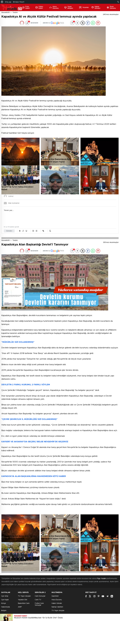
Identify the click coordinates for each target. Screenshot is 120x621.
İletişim (3, 610)
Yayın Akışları (70, 7)
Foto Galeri (27, 7)
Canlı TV (38, 600)
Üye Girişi (4, 596)
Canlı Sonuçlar (40, 596)
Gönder (9, 231)
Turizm (15, 12)
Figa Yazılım (101, 578)
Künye (3, 603)
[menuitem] (2, 2)
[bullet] (36, 230)
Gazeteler (55, 596)
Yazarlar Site (22, 600)
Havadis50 (5, 12)
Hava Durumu (56, 7)
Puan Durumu (113, 7)
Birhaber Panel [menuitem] (18, 2)
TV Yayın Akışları (24, 596)
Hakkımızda (5, 607)
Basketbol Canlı (23, 603)
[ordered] (33, 230)
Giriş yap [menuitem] (8, 2)
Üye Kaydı (5, 600)
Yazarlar (85, 7)
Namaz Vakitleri (57, 607)
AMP (20, 607)
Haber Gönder (97, 7)
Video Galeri (40, 7)
